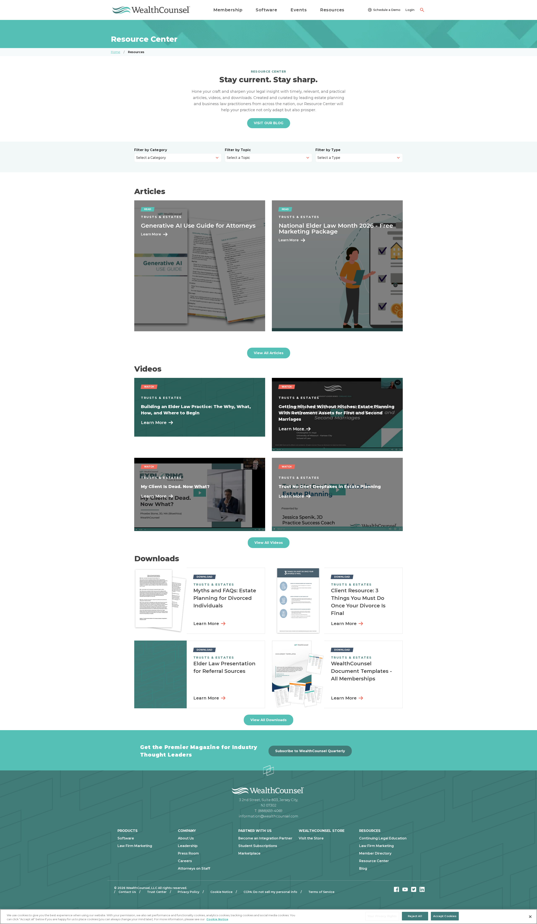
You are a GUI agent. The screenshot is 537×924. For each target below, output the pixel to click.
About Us (186, 838)
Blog (363, 868)
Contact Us (127, 891)
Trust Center (157, 891)
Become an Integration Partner (265, 838)
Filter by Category (150, 150)
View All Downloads (268, 720)
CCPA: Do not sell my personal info (270, 891)
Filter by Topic (238, 150)
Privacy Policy (188, 891)
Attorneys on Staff (194, 868)
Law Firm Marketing (134, 846)
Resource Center (374, 861)
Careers (185, 861)
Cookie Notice (221, 891)
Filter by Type (328, 150)
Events (299, 9)
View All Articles (268, 353)
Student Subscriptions (257, 846)
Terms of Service (321, 891)
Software (266, 9)
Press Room (188, 853)
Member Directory (375, 853)
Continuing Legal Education (383, 838)
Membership (227, 9)
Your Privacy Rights (382, 916)
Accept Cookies (445, 916)
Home (115, 52)
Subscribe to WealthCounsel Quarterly (310, 751)
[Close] (530, 916)
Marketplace (249, 853)
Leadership (188, 846)
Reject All (415, 916)
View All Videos (268, 543)
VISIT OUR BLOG (268, 123)
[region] (268, 916)
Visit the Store (311, 838)
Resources (332, 9)
